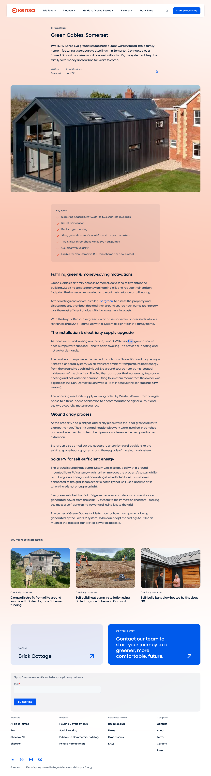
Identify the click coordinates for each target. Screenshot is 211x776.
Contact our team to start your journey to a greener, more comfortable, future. (141, 648)
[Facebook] (21, 759)
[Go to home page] (23, 10)
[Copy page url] (156, 71)
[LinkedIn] (12, 759)
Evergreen (106, 301)
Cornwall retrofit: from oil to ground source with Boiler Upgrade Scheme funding (36, 601)
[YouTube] (40, 759)
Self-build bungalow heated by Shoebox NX (169, 599)
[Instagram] (31, 759)
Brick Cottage (34, 656)
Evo (130, 341)
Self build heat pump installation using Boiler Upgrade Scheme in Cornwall (103, 599)
